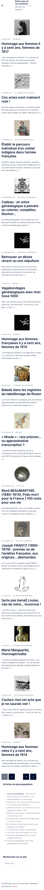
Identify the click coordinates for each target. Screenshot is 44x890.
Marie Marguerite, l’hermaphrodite (15, 652)
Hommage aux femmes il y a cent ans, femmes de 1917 (21, 48)
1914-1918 (20, 486)
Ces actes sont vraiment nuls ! (21, 99)
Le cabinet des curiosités (25, 93)
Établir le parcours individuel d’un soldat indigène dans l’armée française (19, 150)
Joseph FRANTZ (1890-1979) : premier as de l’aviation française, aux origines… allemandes (20, 551)
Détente (15, 283)
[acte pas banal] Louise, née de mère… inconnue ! (21, 602)
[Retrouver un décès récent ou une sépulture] (22, 240)
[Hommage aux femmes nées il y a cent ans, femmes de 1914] (22, 730)
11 (26, 777)
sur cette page (26, 799)
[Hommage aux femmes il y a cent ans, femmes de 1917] (22, 27)
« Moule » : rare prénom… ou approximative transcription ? (21, 441)
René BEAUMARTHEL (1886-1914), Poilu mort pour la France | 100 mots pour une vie (21, 496)
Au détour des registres (22, 595)
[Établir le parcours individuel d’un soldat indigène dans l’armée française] (22, 128)
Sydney (15, 886)
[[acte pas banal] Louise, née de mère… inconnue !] (22, 584)
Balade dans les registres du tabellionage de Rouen (21, 392)
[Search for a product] (2, 5)
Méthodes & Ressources (24, 140)
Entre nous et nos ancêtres (21, 2)
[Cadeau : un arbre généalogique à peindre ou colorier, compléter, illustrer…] (22, 185)
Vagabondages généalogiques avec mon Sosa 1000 (21, 292)
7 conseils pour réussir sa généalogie (21, 830)
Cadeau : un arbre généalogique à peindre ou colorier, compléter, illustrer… (20, 208)
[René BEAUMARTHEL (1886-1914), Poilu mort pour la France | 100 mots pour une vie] (22, 474)
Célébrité (17, 39)
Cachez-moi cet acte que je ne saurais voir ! (21, 702)
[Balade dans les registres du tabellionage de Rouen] (22, 373)
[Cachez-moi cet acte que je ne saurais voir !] (22, 683)
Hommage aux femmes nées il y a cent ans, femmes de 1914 (20, 751)
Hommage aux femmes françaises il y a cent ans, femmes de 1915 (21, 343)
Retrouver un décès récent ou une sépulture (20, 259)
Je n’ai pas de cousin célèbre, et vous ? (22, 832)
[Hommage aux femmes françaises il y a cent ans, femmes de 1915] (22, 322)
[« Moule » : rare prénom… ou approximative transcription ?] (22, 420)
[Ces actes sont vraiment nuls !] (22, 81)
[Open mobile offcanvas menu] (29, 5)
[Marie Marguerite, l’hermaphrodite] (22, 633)
